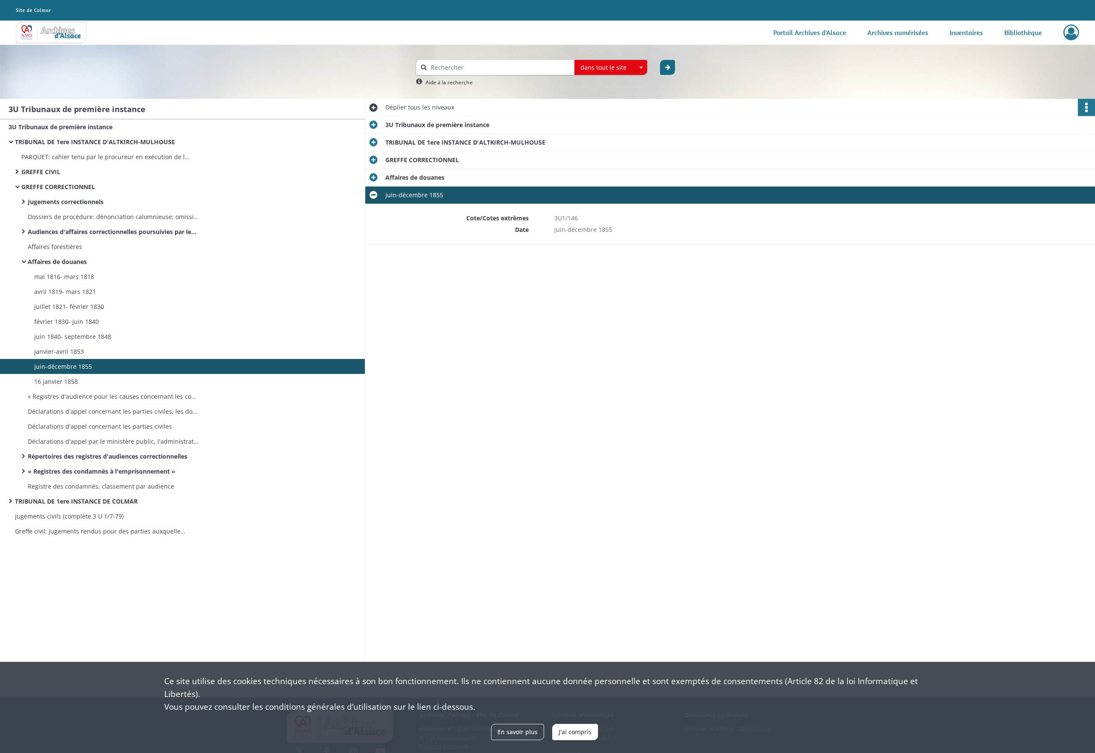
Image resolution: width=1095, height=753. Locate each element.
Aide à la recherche (449, 82)
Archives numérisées (897, 32)
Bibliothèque (1023, 32)
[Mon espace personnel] (1071, 32)
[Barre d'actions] (1086, 107)
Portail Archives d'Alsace (809, 32)
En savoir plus (517, 732)
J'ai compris (575, 732)
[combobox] (610, 67)
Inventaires (966, 32)
